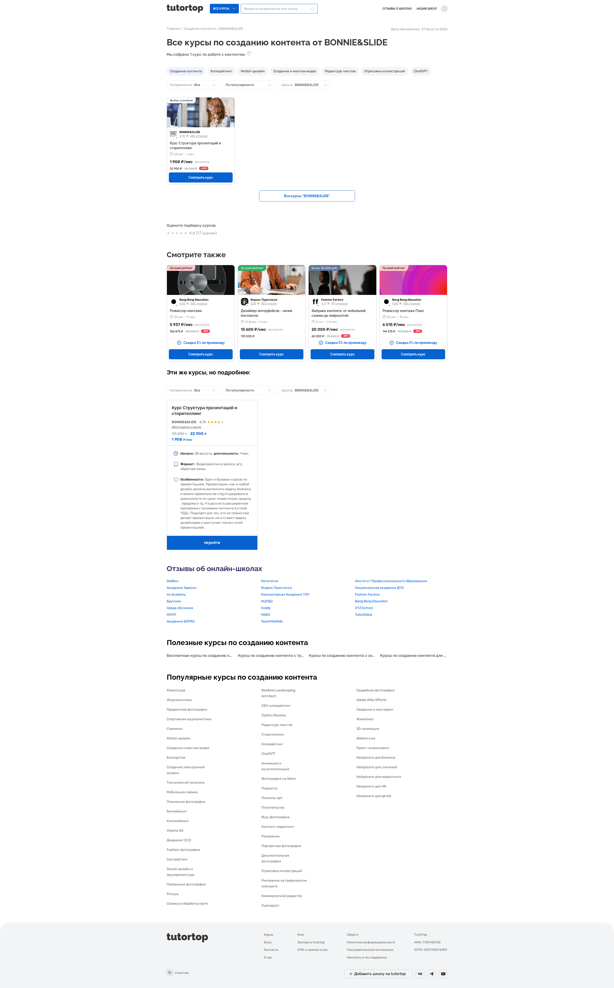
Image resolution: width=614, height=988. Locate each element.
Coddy (266, 608)
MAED (265, 615)
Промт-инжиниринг (373, 748)
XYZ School (364, 608)
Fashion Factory (332, 299)
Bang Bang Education (193, 299)
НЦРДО (266, 601)
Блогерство (176, 758)
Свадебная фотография (375, 690)
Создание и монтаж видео (294, 71)
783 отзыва (269, 303)
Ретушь (173, 894)
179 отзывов (339, 303)
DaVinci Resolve (273, 715)
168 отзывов (198, 303)
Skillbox (172, 581)
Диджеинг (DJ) (179, 840)
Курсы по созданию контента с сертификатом (342, 655)
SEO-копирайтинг (276, 706)
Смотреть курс (201, 177)
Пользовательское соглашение (370, 949)
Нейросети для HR (371, 786)
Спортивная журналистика (189, 719)
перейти (212, 542)
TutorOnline (363, 615)
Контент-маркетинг (277, 827)
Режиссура (176, 690)
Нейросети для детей (373, 796)
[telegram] (431, 974)
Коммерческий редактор (281, 896)
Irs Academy (176, 594)
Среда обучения (180, 608)
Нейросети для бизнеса (375, 758)
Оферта (352, 934)
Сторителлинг (272, 734)
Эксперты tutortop (311, 942)
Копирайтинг (221, 71)
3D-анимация (367, 729)
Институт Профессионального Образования (391, 581)
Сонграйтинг (177, 859)
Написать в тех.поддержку (367, 957)
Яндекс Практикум (263, 299)
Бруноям (174, 601)
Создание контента (200, 29)
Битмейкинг (177, 811)
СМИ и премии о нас (312, 949)
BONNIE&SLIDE (189, 132)
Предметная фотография (187, 709)
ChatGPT (421, 71)
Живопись (364, 719)
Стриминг (175, 729)
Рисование (270, 836)
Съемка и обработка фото (187, 904)
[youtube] (443, 974)
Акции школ (427, 8)
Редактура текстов (340, 71)
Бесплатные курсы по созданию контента (200, 655)
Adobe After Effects (371, 700)
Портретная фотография (281, 846)
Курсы (268, 934)
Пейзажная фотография (186, 884)
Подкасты (269, 788)
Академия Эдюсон (181, 588)
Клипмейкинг (178, 821)
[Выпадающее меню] (444, 9)
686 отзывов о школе (186, 427)
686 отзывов (199, 136)
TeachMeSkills (272, 621)
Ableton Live (365, 738)
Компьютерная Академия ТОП (285, 594)
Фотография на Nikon (278, 779)
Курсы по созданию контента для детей (414, 655)
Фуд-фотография (275, 817)
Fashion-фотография (183, 850)
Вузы (268, 942)
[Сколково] (178, 972)
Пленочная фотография (186, 802)
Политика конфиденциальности (371, 942)
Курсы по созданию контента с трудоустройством (271, 655)
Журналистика (179, 700)
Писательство (272, 807)
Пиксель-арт (272, 798)
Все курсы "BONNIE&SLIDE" (307, 196)
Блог (300, 934)
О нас (268, 957)
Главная (173, 29)
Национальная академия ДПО (379, 588)
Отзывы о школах (397, 8)
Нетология (269, 581)
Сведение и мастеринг (375, 709)
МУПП (171, 615)
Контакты (271, 949)
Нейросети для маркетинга (378, 777)
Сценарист (270, 905)
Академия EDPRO (181, 621)
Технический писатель (186, 783)
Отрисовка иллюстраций (384, 71)
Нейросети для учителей (376, 767)
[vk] (420, 974)
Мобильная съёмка (182, 792)
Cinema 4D (175, 831)
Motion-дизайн (253, 71)
